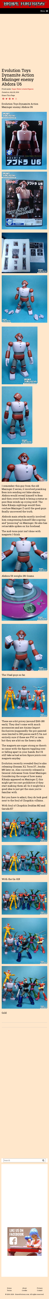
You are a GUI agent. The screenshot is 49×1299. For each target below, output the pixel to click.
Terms (9, 1290)
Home (9, 1288)
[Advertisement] (24, 40)
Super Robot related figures (23, 89)
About (24, 1288)
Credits (24, 1290)
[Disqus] (24, 1061)
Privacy (40, 1288)
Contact (39, 1290)
